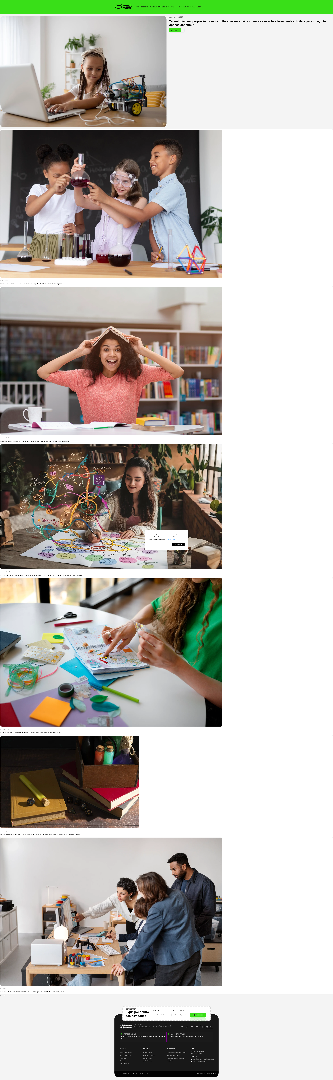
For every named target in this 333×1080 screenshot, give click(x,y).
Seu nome (156, 1010)
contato (185, 7)
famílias (153, 7)
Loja (199, 7)
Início (137, 7)
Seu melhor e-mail (177, 1010)
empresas (162, 7)
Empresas (171, 1049)
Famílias (146, 1049)
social (171, 7)
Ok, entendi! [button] (178, 544)
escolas (144, 7)
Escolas (123, 1049)
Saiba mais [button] (171, 539)
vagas (193, 7)
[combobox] (210, 7)
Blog (192, 1048)
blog (178, 7)
